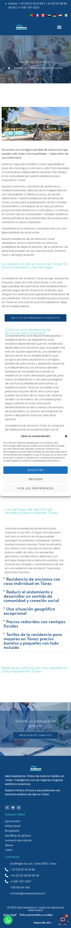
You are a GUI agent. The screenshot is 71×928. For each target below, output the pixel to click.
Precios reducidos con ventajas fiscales (34, 624)
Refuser (35, 479)
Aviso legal (9, 914)
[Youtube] (13, 807)
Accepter (36, 470)
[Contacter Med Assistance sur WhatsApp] (8, 920)
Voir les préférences (35, 488)
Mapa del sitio (42, 922)
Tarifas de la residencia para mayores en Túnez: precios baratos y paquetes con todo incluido (33, 640)
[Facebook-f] (7, 807)
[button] (66, 436)
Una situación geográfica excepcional (29, 611)
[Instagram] (19, 807)
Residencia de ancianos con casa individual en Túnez (32, 581)
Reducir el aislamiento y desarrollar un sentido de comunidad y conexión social (31, 596)
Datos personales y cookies (36, 914)
